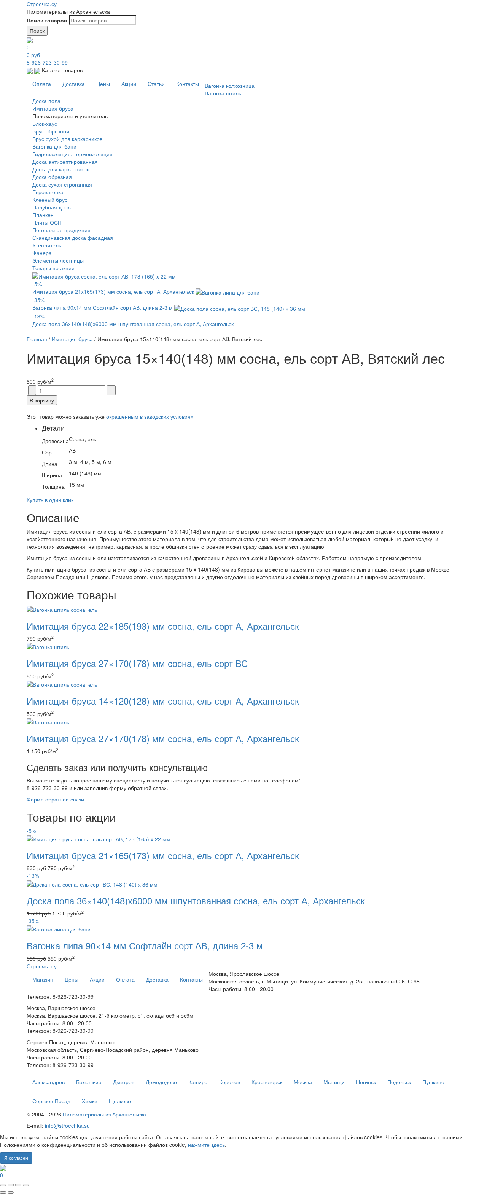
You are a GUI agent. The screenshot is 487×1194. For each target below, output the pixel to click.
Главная (37, 339)
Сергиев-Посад (51, 1101)
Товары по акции (53, 268)
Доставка (73, 83)
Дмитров (123, 1082)
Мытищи (334, 1082)
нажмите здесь (206, 1144)
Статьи (156, 83)
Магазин (42, 979)
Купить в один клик (50, 500)
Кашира (198, 1082)
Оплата (41, 83)
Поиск (37, 31)
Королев (229, 1082)
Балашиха (89, 1082)
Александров (48, 1082)
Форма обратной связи (55, 799)
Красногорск (266, 1082)
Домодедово (161, 1082)
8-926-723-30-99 (47, 62)
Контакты (187, 83)
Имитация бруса (72, 339)
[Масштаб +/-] (26, 1185)
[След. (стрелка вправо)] (11, 1192)
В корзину (42, 400)
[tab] (251, 458)
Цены (103, 83)
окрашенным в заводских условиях (149, 416)
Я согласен (16, 1157)
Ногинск (366, 1082)
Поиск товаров (47, 20)
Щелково (120, 1101)
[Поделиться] (11, 1185)
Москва (303, 1082)
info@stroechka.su (67, 1125)
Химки (89, 1101)
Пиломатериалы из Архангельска (104, 1114)
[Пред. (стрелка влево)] (3, 1192)
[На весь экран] (18, 1185)
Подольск (399, 1082)
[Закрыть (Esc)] (3, 1185)
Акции (128, 83)
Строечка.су (42, 4)
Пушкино (433, 1082)
